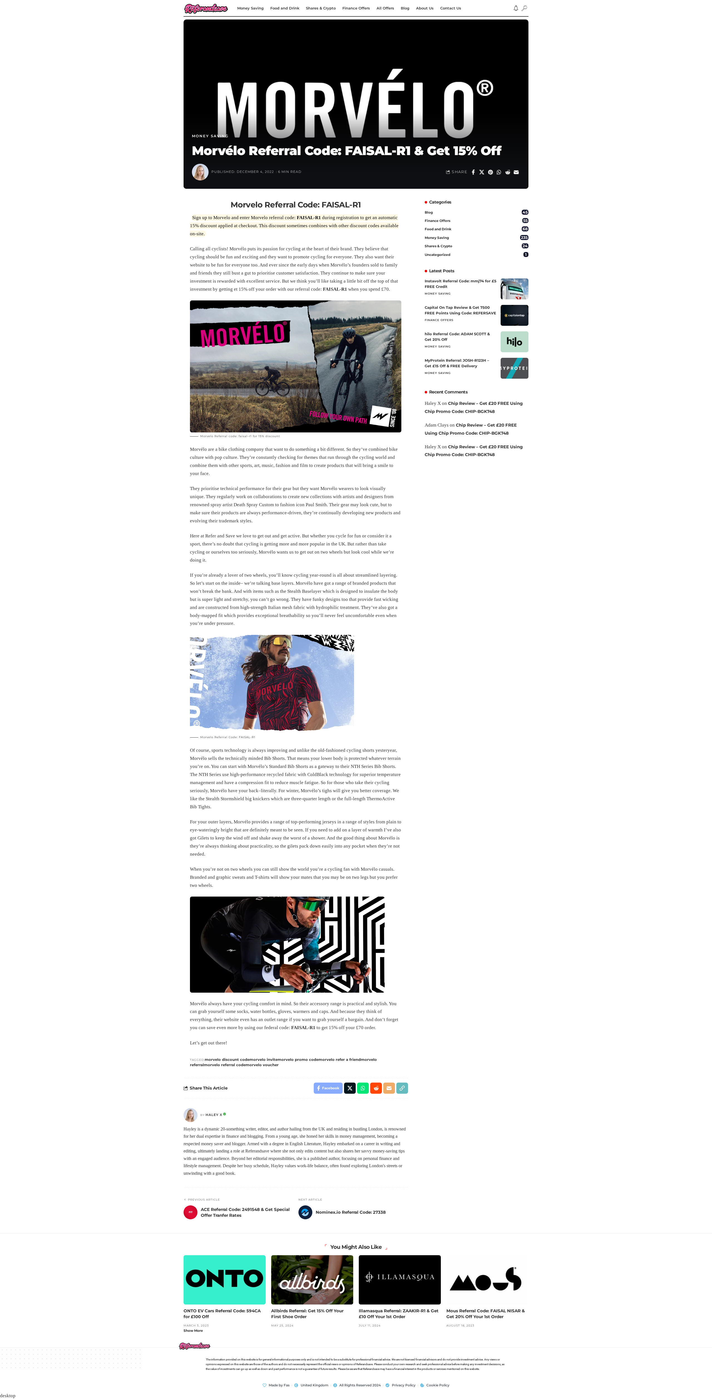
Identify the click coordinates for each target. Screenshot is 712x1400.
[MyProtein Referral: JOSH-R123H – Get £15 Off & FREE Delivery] (514, 368)
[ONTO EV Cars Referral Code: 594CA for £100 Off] (225, 1279)
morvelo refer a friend (339, 1059)
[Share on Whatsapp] (499, 172)
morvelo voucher (262, 1065)
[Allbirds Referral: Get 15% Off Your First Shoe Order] (312, 1279)
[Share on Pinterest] (490, 172)
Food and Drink (476, 229)
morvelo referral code (225, 1065)
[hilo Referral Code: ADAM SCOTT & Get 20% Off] (514, 341)
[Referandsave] (206, 8)
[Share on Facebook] (473, 172)
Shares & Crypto (476, 246)
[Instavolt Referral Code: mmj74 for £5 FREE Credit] (514, 288)
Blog (476, 212)
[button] (524, 8)
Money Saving (210, 136)
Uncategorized (476, 254)
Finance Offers (476, 220)
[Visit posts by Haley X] (190, 1115)
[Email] (516, 172)
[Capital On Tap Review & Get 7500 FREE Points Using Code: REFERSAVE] (514, 315)
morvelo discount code (227, 1059)
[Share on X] (482, 172)
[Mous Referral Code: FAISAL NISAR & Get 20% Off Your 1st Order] (487, 1279)
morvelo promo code (298, 1059)
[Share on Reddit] (507, 172)
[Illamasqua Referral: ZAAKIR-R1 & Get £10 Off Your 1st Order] (400, 1279)
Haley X (214, 1115)
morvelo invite (263, 1059)
